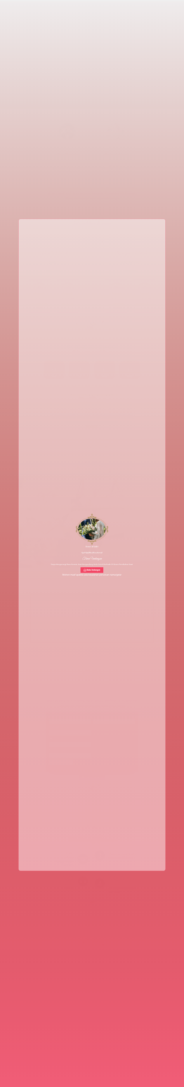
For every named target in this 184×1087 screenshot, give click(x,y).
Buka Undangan (93, 569)
